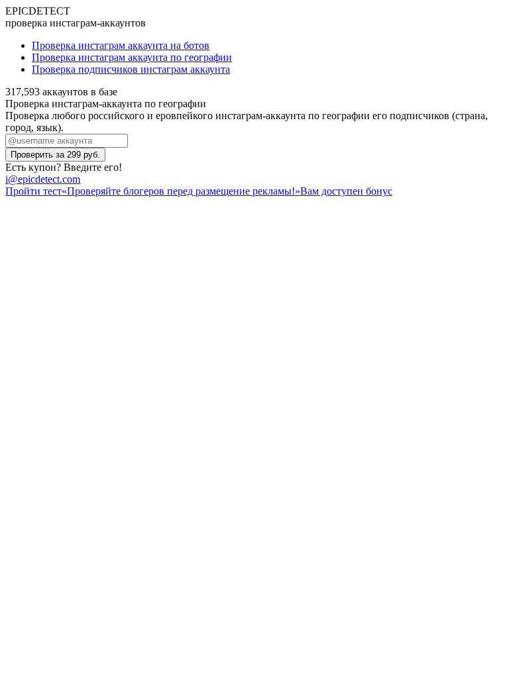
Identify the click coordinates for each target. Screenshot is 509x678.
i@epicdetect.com (42, 179)
